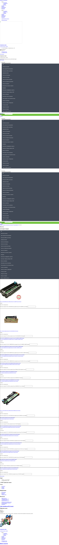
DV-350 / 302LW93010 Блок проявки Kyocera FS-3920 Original (9, 452)
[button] (2, 476)
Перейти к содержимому (3, 0)
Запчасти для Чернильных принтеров (8, 81)
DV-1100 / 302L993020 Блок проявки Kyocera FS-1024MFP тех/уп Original (10, 301)
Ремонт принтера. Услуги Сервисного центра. (9, 98)
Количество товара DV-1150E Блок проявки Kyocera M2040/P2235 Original (11, 377)
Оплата (4, 4)
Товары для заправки (6, 165)
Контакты (3, 8)
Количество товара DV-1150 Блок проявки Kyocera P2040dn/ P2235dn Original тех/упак (13, 369)
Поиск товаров (2, 114)
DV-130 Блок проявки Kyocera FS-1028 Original (7, 418)
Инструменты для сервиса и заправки (8, 85)
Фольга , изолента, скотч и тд (7, 111)
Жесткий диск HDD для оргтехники (8, 179)
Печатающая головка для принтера (8, 96)
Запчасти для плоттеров (6, 77)
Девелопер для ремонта (6, 66)
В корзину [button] (1, 307)
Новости (3, 6)
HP (3, 64)
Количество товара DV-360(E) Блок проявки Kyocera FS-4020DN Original (11, 465)
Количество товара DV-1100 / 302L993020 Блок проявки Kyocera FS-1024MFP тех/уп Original (13, 306)
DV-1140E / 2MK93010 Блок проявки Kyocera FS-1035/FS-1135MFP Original (11, 347)
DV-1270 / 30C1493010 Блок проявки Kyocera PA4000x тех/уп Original (10, 410)
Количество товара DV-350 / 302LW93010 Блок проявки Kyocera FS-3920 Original (12, 457)
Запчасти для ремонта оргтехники (7, 79)
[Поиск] (0, 115)
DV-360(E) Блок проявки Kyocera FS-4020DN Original (7, 460)
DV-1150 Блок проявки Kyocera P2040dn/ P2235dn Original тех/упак (10, 364)
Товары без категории (6, 163)
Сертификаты (5, 3)
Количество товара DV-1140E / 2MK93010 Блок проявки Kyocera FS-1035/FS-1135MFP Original (14, 352)
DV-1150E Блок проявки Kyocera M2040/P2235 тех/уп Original (9, 381)
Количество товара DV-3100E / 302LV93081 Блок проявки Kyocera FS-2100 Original (12, 440)
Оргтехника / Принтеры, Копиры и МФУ (8, 148)
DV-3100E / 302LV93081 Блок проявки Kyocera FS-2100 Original (9, 435)
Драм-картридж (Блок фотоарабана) (8, 177)
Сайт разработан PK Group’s (7, 506)
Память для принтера (6, 94)
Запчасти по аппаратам (6, 83)
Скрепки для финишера (6, 100)
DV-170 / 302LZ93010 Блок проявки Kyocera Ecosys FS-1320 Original (10, 427)
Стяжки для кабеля (5, 213)
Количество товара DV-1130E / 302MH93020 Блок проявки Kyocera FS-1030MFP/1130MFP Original (14, 344)
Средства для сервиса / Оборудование (8, 102)
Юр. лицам (3, 16)
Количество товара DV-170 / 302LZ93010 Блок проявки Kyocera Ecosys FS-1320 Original (13, 432)
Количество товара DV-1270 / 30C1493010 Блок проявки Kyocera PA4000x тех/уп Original (13, 415)
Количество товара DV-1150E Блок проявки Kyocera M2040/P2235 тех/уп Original (12, 386)
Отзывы (3, 5)
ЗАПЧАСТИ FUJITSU (6, 129)
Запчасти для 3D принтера (6, 75)
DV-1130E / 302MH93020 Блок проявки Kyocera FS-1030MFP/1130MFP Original (11, 339)
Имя (0, 510)
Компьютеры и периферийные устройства (8, 146)
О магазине (5, 2)
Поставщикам (4, 7)
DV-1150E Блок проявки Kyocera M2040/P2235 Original (8, 372)
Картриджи (4, 196)
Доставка (4, 13)
